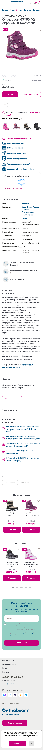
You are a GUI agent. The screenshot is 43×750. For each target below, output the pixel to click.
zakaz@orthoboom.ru (11, 684)
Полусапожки (28, 212)
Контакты (6, 672)
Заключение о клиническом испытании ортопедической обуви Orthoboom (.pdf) (22, 428)
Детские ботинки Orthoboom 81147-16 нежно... (31, 564)
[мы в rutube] (15, 695)
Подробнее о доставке (13, 188)
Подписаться (21, 643)
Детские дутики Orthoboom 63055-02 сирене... (31, 516)
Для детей (27, 10)
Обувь (19, 10)
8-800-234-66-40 (12, 677)
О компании (7, 660)
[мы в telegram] (26, 695)
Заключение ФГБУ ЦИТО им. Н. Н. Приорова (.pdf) (20, 452)
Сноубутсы (27, 207)
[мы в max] (4, 695)
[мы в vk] (10, 695)
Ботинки (26, 210)
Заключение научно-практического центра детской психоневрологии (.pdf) (23, 437)
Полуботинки (28, 215)
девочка (25, 203)
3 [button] (21, 587)
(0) (17, 76)
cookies (27, 737)
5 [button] (13, 512)
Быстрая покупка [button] (31, 94)
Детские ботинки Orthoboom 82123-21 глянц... (12, 564)
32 (5, 105)
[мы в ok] (20, 695)
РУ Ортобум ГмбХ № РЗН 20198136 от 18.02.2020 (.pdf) (23, 459)
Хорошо (17, 743)
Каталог (12, 10)
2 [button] (17, 587)
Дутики (36, 207)
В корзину (10, 94)
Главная (5, 10)
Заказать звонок (15, 723)
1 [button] (10, 512)
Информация (8, 664)
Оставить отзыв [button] (12, 399)
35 (12, 105)
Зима (24, 218)
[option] (21, 47)
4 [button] (26, 587)
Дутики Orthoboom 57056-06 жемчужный (12, 515)
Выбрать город (23, 176)
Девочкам (25, 482)
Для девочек (37, 10)
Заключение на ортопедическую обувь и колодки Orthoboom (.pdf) (23, 445)
